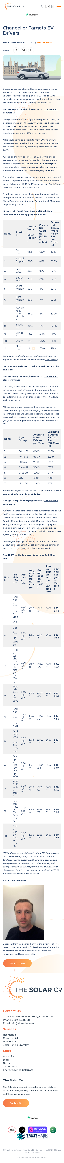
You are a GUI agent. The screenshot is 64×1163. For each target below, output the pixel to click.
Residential (10, 1034)
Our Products (11, 1066)
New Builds (10, 1041)
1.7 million (31, 129)
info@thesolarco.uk (22, 1023)
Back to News (17, 963)
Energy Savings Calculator (18, 1070)
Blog (6, 1059)
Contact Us (16, 1103)
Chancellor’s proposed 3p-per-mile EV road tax (26, 96)
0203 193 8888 (21, 1020)
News (6, 1063)
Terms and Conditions (26, 1157)
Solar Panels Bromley (16, 1045)
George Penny (45, 42)
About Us (8, 1056)
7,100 (29, 133)
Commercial (10, 1038)
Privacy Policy (41, 1157)
